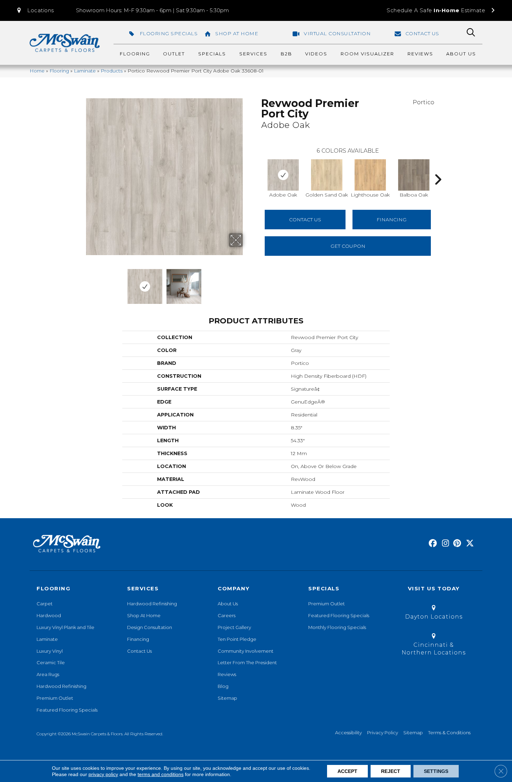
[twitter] (468, 543)
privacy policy (103, 774)
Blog (223, 686)
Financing (138, 639)
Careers (226, 615)
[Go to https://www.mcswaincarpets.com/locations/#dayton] (433, 613)
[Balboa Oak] (413, 175)
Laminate (85, 71)
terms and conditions (161, 774)
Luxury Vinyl (50, 651)
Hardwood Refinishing (61, 686)
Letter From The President (247, 662)
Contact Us (305, 219)
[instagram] (444, 543)
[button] (34, 10)
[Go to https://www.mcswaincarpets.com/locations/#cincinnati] (433, 645)
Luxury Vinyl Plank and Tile (65, 627)
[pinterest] (456, 543)
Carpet (45, 603)
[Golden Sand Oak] (326, 175)
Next (247, 282)
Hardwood (49, 615)
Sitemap (227, 698)
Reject (390, 771)
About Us (228, 603)
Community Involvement (245, 651)
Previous (81, 282)
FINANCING (391, 219)
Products (112, 71)
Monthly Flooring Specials (337, 627)
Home (37, 71)
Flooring (59, 71)
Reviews (227, 674)
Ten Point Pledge (237, 639)
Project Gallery (234, 627)
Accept (347, 771)
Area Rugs (48, 674)
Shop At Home (144, 615)
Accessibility (348, 732)
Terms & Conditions (449, 732)
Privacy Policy (382, 732)
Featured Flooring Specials (67, 710)
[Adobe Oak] (283, 175)
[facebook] (432, 543)
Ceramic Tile (51, 662)
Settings (436, 771)
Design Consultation (149, 627)
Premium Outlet (55, 698)
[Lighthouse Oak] (370, 175)
